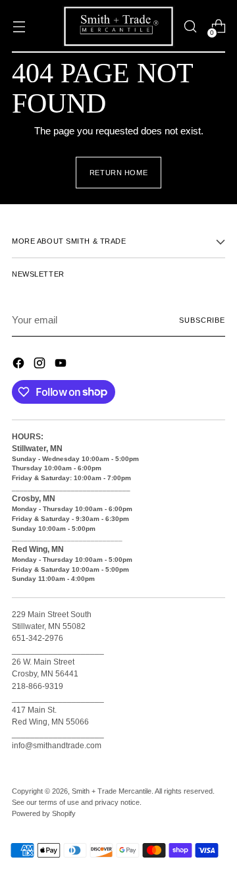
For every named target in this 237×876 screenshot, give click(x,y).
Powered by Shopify (44, 813)
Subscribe (202, 320)
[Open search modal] (189, 26)
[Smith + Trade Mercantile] (118, 26)
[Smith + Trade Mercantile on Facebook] (20, 365)
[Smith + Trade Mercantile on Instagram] (41, 365)
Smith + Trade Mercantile (111, 791)
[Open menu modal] (18, 26)
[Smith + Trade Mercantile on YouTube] (62, 365)
